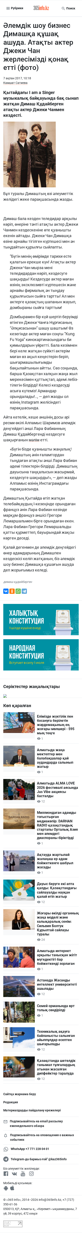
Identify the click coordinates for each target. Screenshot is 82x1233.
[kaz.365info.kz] (41, 8)
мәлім (34, 440)
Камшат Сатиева (15, 83)
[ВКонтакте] (6, 591)
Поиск (70, 8)
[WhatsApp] (18, 591)
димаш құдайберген (17, 582)
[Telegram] (24, 591)
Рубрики (16, 8)
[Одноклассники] (12, 591)
